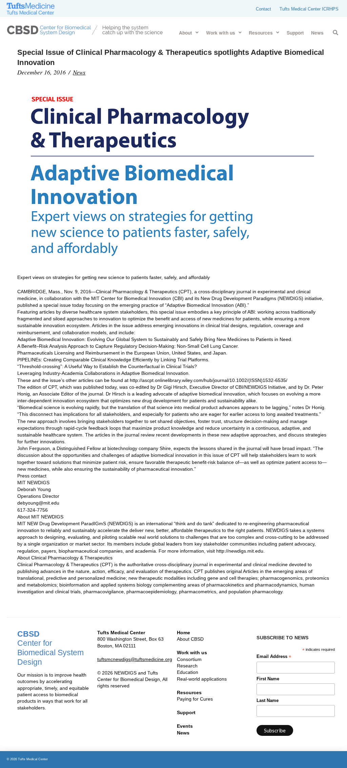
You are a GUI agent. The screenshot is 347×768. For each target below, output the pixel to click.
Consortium (189, 659)
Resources (189, 692)
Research (187, 665)
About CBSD (190, 639)
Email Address (274, 657)
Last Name (268, 700)
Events (185, 726)
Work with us (192, 652)
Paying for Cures (195, 699)
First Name (268, 679)
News (79, 72)
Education (187, 672)
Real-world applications (202, 679)
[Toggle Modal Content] (335, 31)
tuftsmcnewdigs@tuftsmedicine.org (134, 659)
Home (183, 632)
